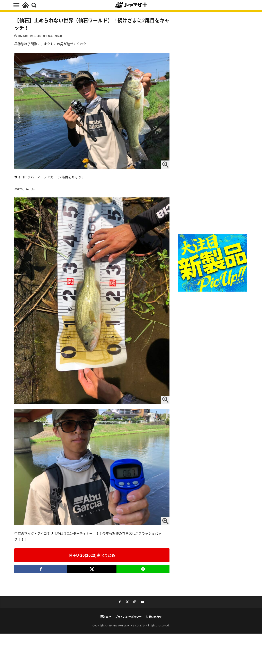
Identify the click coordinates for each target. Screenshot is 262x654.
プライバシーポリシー (128, 616)
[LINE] (142, 569)
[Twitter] (91, 569)
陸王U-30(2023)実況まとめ (92, 555)
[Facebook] (40, 569)
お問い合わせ (154, 616)
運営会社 (105, 616)
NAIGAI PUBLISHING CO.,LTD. (127, 625)
